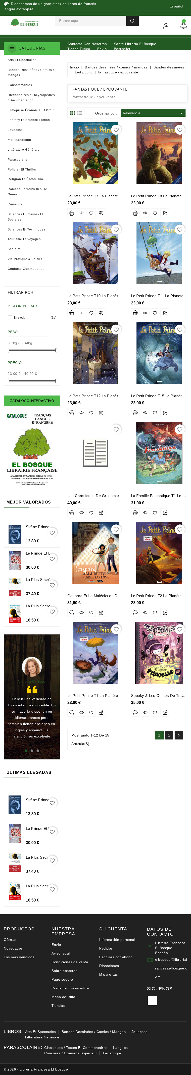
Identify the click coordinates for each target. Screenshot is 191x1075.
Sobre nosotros (64, 971)
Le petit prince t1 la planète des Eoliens (103, 695)
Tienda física (78, 49)
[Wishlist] (91, 212)
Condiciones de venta (69, 962)
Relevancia (153, 113)
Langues (120, 1048)
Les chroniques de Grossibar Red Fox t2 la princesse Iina (119, 496)
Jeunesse (140, 1032)
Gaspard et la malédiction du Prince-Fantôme (108, 596)
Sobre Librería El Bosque (135, 44)
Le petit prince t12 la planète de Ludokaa (104, 396)
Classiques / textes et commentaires (75, 1048)
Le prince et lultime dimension (53, 553)
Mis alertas (108, 974)
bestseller (122, 49)
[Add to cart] (71, 212)
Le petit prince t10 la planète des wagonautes (109, 296)
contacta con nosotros (87, 44)
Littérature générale (42, 1037)
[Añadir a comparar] (101, 212)
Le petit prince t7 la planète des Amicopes (105, 196)
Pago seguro (62, 979)
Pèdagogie (112, 1053)
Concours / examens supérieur (70, 1053)
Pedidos (106, 948)
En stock (33, 317)
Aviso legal (60, 953)
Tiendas (58, 1006)
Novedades (13, 948)
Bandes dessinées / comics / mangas (94, 1032)
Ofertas (10, 940)
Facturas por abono (116, 957)
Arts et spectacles (40, 1032)
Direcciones (109, 966)
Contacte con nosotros (70, 988)
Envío (102, 49)
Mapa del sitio (63, 997)
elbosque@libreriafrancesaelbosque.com (171, 968)
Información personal (117, 940)
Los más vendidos (19, 957)
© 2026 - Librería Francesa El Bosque (36, 1069)
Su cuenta (113, 929)
